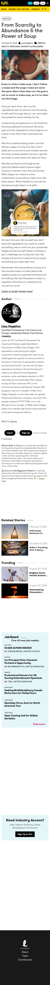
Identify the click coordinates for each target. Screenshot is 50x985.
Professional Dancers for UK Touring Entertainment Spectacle (23, 676)
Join (42, 3)
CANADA (6, 337)
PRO (30, 3)
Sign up (26, 432)
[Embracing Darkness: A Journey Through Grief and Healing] (15, 531)
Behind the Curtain (19, 9)
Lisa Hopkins (27, 43)
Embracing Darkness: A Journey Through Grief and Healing (38, 531)
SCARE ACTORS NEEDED (18, 648)
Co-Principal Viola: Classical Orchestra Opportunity (20, 661)
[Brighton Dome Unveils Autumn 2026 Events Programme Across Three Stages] (15, 574)
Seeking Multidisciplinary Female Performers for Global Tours (23, 692)
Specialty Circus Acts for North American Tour (22, 704)
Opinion (35, 9)
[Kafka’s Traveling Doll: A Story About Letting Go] (15, 548)
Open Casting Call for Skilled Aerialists (20, 717)
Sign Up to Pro (25, 834)
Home (13, 421)
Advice (7, 19)
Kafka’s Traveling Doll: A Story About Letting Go (38, 548)
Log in (10, 432)
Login (36, 3)
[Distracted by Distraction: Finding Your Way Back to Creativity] (15, 590)
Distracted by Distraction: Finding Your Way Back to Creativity (38, 593)
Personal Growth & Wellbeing (26, 47)
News (4, 9)
